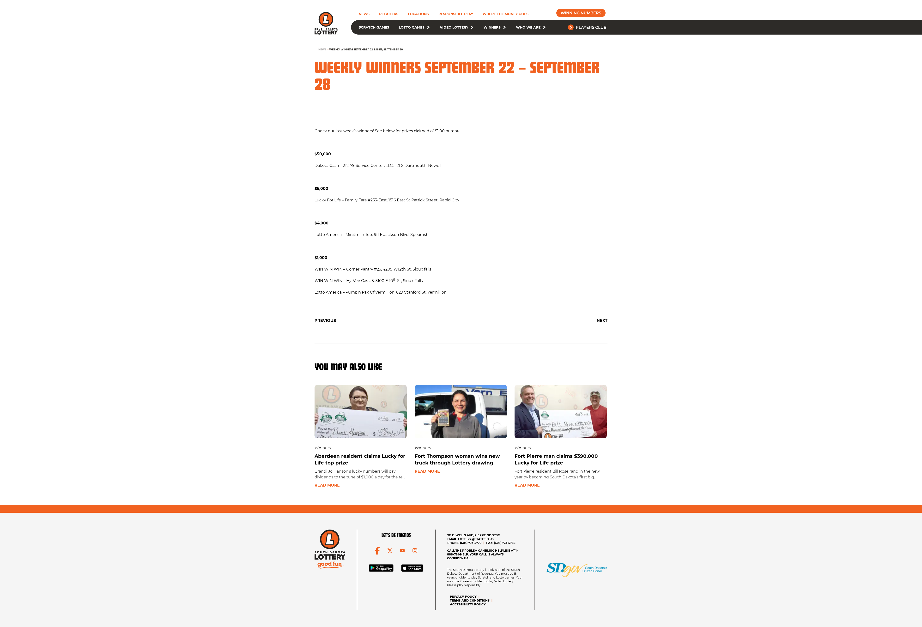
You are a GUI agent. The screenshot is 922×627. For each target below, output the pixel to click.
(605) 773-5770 (470, 543)
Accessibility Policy (468, 604)
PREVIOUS (325, 320)
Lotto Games (412, 27)
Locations (418, 14)
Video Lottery (454, 27)
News (364, 14)
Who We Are (528, 27)
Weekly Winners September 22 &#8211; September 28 (366, 49)
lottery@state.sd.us (476, 539)
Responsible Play (455, 14)
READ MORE (327, 485)
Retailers (388, 14)
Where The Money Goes (505, 14)
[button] (428, 27)
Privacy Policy (463, 596)
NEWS (322, 49)
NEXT (602, 320)
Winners (492, 27)
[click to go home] (326, 23)
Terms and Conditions (470, 600)
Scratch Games (374, 27)
